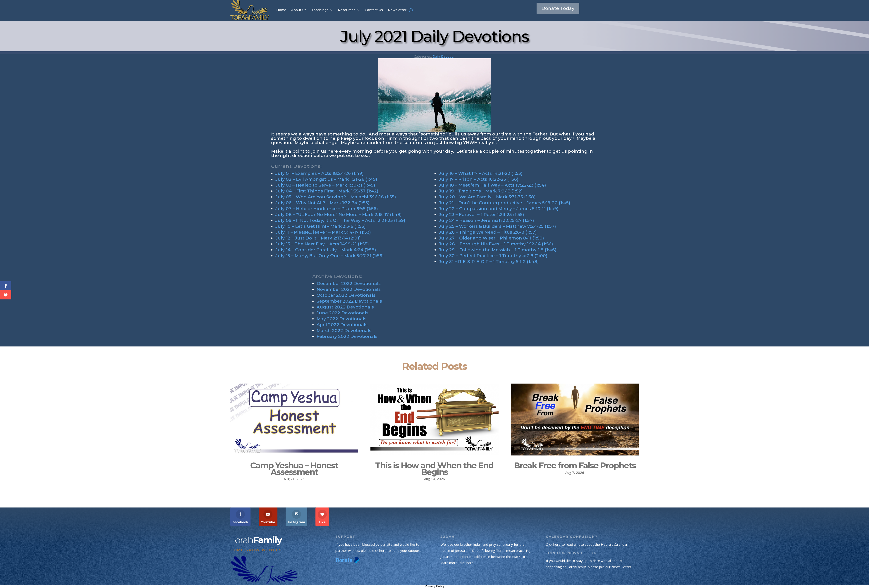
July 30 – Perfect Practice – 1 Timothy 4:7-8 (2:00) (493, 255)
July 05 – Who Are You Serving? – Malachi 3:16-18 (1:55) (335, 196)
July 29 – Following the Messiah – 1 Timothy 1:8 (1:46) (497, 249)
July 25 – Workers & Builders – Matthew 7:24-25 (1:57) (497, 226)
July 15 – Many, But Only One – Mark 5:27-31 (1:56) (329, 255)
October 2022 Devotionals (346, 295)
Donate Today (558, 8)
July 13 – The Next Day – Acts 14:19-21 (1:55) (322, 244)
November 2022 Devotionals (349, 289)
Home (281, 10)
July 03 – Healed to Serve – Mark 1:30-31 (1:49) (325, 185)
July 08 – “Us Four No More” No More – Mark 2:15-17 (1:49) (338, 214)
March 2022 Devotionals (344, 330)
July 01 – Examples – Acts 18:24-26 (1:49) (319, 173)
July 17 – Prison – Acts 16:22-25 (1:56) (478, 179)
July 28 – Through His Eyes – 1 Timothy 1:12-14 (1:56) (496, 244)
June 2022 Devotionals (342, 312)
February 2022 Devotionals (347, 336)
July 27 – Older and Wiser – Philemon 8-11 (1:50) (491, 238)
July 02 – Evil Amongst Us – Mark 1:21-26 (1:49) (326, 179)
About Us (298, 10)
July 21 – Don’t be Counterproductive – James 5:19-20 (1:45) (504, 202)
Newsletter (397, 10)
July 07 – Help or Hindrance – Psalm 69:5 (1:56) (326, 208)
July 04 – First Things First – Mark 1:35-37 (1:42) (326, 191)
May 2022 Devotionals (341, 318)
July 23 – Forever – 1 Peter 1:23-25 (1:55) (481, 214)
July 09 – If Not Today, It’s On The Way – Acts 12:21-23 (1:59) (340, 220)
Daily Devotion (444, 56)
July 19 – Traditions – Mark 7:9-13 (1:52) (481, 191)
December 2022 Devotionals (349, 283)
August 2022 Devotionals (345, 307)
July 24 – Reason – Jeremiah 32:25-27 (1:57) (486, 220)
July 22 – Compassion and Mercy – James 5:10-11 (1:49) (499, 208)
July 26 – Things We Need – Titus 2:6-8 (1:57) (488, 232)
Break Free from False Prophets (575, 465)
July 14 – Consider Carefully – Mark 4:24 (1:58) (325, 249)
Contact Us (374, 10)
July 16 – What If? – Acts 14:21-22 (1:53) (481, 173)
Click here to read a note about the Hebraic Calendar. (587, 544)
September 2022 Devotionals (349, 301)
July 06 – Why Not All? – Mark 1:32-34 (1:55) (322, 202)
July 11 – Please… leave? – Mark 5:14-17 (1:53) (323, 232)
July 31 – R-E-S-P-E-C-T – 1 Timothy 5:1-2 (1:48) (489, 261)
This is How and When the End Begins (434, 468)
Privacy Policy (434, 586)
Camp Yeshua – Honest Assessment (294, 468)
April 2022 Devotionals (342, 324)
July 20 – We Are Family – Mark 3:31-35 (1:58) (487, 196)
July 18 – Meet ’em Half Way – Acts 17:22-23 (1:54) (492, 185)
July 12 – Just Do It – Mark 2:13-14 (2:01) (318, 238)
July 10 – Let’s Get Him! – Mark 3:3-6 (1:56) (320, 226)
